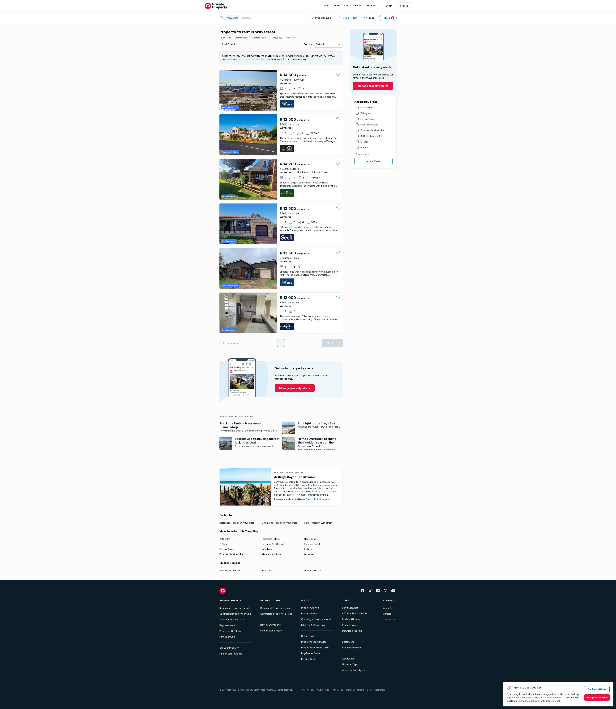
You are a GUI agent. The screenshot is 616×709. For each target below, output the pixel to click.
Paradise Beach (312, 544)
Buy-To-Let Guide (310, 653)
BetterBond (348, 641)
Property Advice (310, 607)
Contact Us (389, 619)
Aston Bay (225, 539)
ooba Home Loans (351, 647)
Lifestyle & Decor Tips (313, 625)
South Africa (225, 38)
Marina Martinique (271, 554)
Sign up (404, 5)
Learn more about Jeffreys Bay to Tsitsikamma (301, 499)
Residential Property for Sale (234, 608)
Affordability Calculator (355, 613)
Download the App (352, 630)
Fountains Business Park (373, 130)
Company (388, 600)
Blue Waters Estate (229, 570)
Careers (387, 613)
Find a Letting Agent (271, 630)
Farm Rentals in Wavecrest (318, 522)
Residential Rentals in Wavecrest (236, 522)
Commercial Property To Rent (276, 613)
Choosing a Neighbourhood (316, 619)
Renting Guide (308, 659)
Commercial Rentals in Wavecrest (279, 522)
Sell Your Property (229, 648)
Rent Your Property (270, 624)
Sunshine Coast (259, 38)
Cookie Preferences (376, 690)
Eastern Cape (241, 38)
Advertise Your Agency (354, 670)
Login (389, 5)
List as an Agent (350, 664)
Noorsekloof (367, 107)
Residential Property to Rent (275, 608)
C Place (364, 141)
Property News (309, 613)
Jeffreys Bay (276, 38)
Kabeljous (365, 113)
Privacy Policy (307, 690)
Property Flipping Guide (313, 641)
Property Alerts (350, 625)
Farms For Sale (227, 636)
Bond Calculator (350, 607)
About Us (388, 608)
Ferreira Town (367, 119)
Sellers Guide (308, 636)
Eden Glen (267, 570)
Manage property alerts (373, 85)
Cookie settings (597, 689)
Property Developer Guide (315, 647)
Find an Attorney (351, 619)
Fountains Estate (369, 124)
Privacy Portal (323, 690)
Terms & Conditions (355, 690)
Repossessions (227, 625)
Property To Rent (271, 600)
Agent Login (348, 658)
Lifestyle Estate (312, 570)
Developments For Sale (231, 619)
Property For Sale (230, 600)
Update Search (373, 161)
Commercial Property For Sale (235, 613)
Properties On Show (230, 631)
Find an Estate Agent (230, 653)
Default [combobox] (320, 44)
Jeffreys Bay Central (371, 136)
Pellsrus (364, 147)
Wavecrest (291, 38)
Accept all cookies (597, 697)
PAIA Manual (337, 690)
